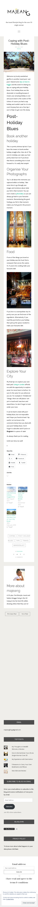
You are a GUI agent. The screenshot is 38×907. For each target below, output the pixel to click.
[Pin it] (20, 554)
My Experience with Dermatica (22, 759)
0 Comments (19, 557)
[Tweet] (17, 554)
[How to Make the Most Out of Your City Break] (11, 511)
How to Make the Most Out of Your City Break (11, 518)
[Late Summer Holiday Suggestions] (11, 489)
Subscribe (9, 806)
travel (26, 541)
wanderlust (19, 545)
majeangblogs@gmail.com (12, 730)
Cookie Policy (10, 899)
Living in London (19, 384)
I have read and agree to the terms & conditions (19, 880)
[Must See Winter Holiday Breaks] (22, 489)
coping (12, 536)
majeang (20, 551)
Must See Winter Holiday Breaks (21, 496)
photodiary (20, 194)
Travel (19, 49)
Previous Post (11, 614)
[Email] (24, 554)
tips (18, 541)
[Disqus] (19, 644)
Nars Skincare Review (19, 771)
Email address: (19, 864)
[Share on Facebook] (13, 554)
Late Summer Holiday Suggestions (11, 495)
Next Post (25, 614)
